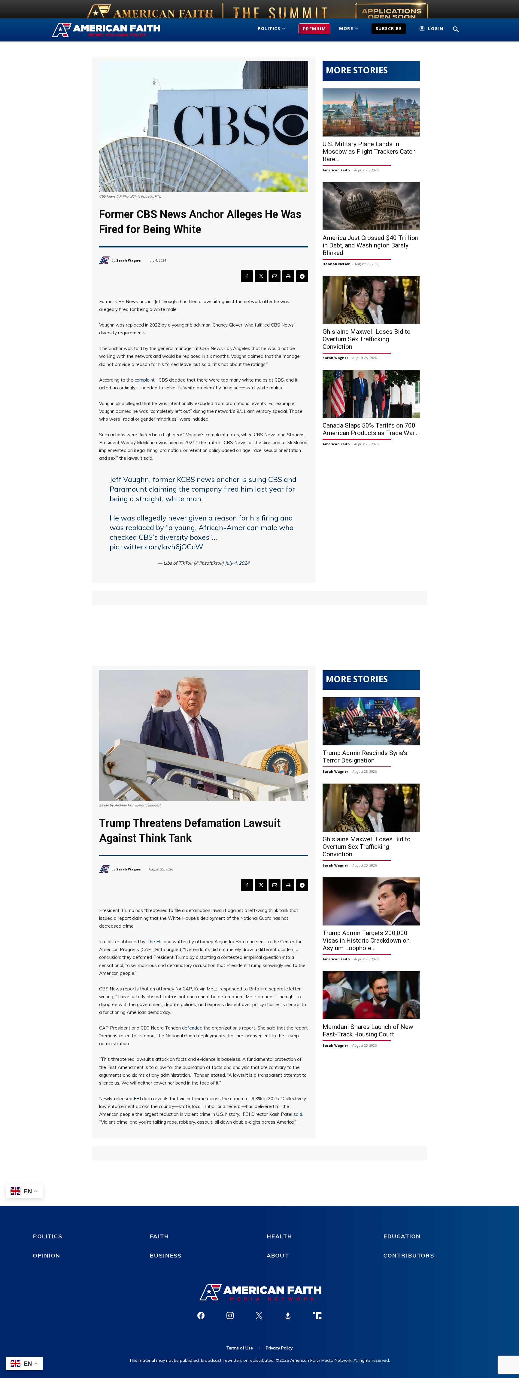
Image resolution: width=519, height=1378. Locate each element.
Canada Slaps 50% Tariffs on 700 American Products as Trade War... (371, 429)
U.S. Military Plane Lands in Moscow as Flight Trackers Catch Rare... (369, 151)
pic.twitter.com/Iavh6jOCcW (156, 546)
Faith (159, 1236)
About (278, 1255)
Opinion (46, 1255)
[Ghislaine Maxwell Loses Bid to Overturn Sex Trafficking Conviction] (371, 300)
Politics (47, 1236)
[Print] (288, 276)
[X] (261, 276)
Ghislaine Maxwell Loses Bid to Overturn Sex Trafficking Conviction (367, 339)
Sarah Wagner (129, 260)
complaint (145, 380)
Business (166, 1255)
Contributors (409, 1255)
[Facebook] (247, 276)
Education (402, 1236)
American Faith (336, 170)
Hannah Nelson (337, 264)
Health (279, 1236)
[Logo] (114, 30)
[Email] (275, 276)
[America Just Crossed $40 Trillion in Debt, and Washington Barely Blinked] (371, 206)
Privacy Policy (279, 1348)
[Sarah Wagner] (105, 260)
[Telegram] (302, 276)
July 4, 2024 (237, 563)
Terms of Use (239, 1348)
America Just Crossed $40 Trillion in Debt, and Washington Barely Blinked (370, 245)
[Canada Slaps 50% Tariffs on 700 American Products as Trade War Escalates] (371, 394)
